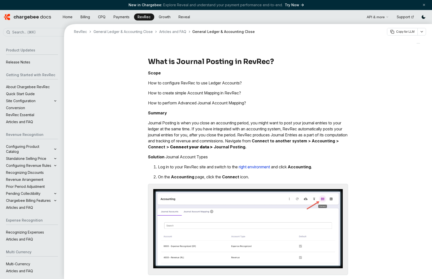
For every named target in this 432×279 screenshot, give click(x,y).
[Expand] (55, 101)
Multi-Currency (18, 264)
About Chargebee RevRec (28, 87)
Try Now (292, 5)
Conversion (15, 108)
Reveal (184, 17)
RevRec (144, 17)
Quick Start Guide (20, 94)
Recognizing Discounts (25, 172)
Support (403, 17)
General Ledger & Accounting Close (123, 31)
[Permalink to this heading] (277, 61)
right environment (254, 166)
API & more (376, 17)
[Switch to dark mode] (423, 16)
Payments (122, 17)
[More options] (422, 31)
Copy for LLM (405, 31)
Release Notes (18, 62)
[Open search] (357, 16)
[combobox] (39, 32)
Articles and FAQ (19, 122)
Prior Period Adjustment (25, 186)
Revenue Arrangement (24, 179)
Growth (164, 17)
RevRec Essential (20, 115)
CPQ (102, 17)
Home (67, 17)
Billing (85, 17)
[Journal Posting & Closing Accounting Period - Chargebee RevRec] (418, 43)
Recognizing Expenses (25, 232)
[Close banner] (424, 4)
